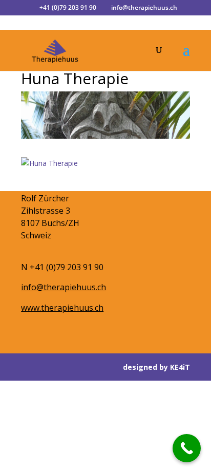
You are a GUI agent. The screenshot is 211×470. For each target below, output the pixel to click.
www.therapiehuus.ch (62, 307)
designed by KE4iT (156, 367)
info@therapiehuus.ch (63, 287)
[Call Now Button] (187, 448)
